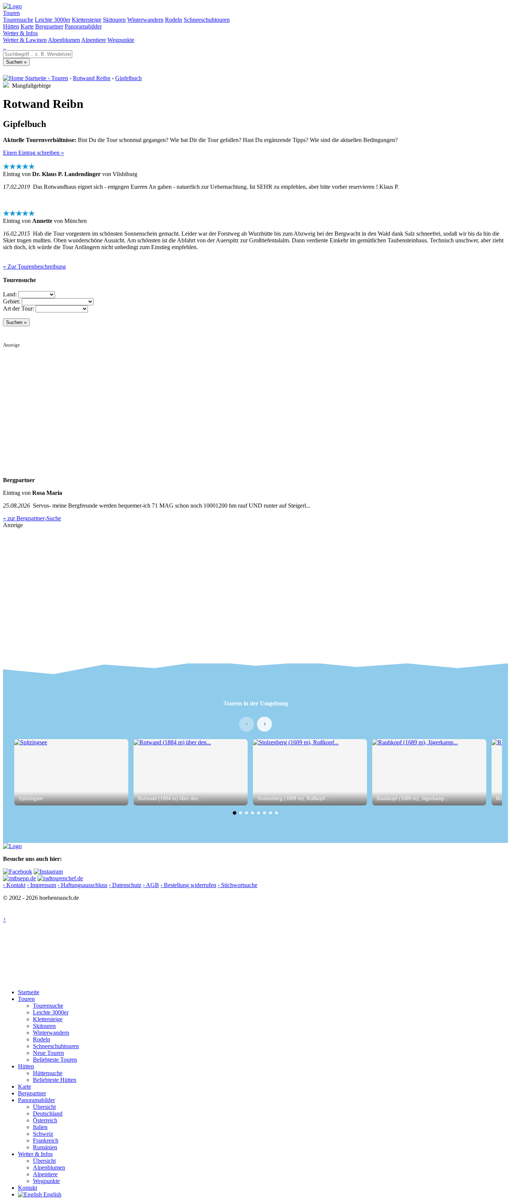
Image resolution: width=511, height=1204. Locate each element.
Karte (27, 26)
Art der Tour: (18, 308)
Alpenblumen (64, 40)
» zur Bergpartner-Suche (32, 518)
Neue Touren (48, 1053)
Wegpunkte (120, 40)
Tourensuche (18, 19)
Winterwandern (145, 19)
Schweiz (43, 1134)
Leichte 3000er (52, 19)
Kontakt (27, 1188)
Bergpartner (49, 26)
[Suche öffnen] (3, 46)
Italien (40, 1127)
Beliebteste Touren (55, 1059)
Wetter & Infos (20, 33)
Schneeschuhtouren (207, 19)
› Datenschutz (125, 885)
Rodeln (173, 19)
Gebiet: (11, 301)
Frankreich (45, 1140)
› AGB (151, 885)
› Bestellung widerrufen (188, 885)
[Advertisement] (227, 400)
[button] (234, 813)
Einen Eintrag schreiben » (33, 152)
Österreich (45, 1120)
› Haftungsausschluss (82, 885)
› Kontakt (14, 885)
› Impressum (41, 885)
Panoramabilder (83, 26)
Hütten (11, 26)
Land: (10, 294)
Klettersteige (86, 19)
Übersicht (44, 1107)
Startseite (28, 992)
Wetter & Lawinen (25, 40)
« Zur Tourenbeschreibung (34, 266)
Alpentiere (93, 40)
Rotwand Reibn (91, 78)
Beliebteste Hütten (54, 1080)
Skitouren (114, 19)
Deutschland (47, 1113)
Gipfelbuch (128, 78)
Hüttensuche (47, 1073)
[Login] (5, 46)
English (51, 1194)
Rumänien (45, 1147)
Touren (11, 13)
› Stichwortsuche (237, 885)
